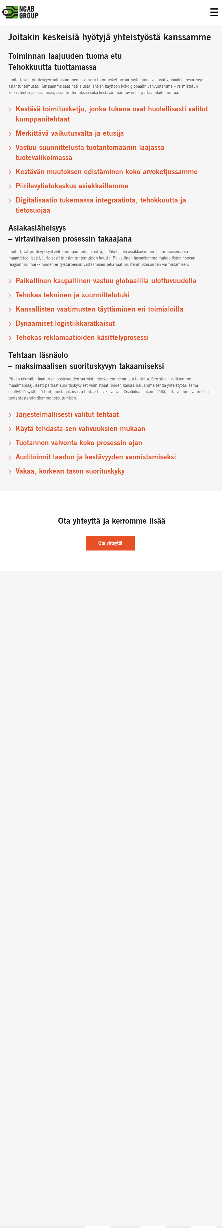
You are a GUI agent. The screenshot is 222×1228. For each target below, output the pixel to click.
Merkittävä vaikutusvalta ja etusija (70, 133)
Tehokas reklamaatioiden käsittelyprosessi (82, 337)
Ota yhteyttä (110, 543)
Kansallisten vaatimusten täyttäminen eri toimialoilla (100, 309)
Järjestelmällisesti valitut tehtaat (67, 414)
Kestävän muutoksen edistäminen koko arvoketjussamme (107, 172)
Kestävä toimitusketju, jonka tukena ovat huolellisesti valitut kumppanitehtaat (112, 114)
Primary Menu (214, 12)
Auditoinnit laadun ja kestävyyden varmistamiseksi (96, 457)
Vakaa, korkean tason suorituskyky (70, 471)
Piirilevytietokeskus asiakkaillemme (72, 186)
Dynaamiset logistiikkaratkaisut (65, 323)
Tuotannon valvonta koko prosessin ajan (79, 443)
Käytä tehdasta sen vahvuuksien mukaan (80, 428)
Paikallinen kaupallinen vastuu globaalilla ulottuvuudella (106, 281)
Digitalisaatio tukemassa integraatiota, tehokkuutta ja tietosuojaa (101, 205)
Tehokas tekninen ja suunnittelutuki (73, 295)
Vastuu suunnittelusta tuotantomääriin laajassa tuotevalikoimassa (90, 152)
